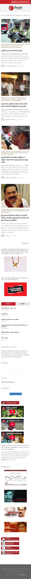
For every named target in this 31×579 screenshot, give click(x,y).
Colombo (3, 151)
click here (10, 449)
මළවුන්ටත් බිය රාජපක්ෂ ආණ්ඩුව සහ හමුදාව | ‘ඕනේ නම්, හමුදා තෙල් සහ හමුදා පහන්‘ (14, 159)
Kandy (19, 99)
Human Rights (13, 46)
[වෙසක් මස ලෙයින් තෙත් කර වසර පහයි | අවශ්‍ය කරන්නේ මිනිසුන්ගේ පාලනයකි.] (15, 84)
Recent (23, 303)
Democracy (7, 44)
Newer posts (25, 243)
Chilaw (2, 44)
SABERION (23, 574)
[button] (15, 31)
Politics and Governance (15, 47)
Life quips (12, 152)
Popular (8, 303)
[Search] (28, 2)
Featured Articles (5, 46)
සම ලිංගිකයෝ (4, 313)
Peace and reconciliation (21, 152)
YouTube (3, 459)
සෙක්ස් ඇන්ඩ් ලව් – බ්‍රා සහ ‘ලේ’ (8, 308)
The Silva (7, 236)
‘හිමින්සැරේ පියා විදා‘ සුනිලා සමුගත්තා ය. (10, 332)
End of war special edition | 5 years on (20, 44)
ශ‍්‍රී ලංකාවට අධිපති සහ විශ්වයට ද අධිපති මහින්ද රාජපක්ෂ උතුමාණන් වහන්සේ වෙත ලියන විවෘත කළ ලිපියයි (15, 218)
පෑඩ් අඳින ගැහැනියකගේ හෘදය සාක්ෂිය (10, 319)
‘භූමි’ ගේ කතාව (4, 338)
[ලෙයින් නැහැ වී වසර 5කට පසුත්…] (15, 31)
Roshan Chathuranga (10, 66)
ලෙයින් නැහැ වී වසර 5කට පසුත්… (12, 51)
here (27, 355)
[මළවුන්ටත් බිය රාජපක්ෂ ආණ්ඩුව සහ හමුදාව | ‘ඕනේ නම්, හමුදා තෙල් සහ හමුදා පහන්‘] (15, 137)
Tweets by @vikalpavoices (8, 382)
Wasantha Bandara (10, 119)
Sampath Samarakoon (11, 177)
